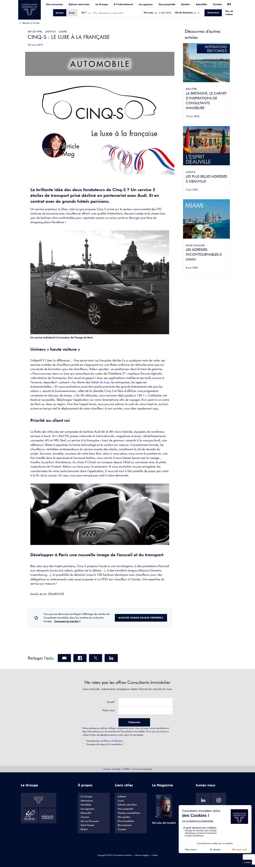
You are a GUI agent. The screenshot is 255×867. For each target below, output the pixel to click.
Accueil (106, 769)
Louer (121, 800)
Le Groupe (102, 4)
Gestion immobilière (129, 813)
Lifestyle (50, 31)
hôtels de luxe (100, 382)
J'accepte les (104, 740)
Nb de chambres (184, 12)
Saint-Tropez (87, 825)
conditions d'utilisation (111, 740)
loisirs (63, 31)
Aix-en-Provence (90, 821)
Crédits (155, 855)
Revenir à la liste (31, 23)
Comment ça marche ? (67, 621)
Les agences (146, 4)
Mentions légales (142, 855)
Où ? (84, 12)
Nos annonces (54, 4)
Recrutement (124, 825)
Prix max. (149, 12)
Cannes (85, 816)
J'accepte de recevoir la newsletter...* (105, 744)
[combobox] (114, 12)
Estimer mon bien (127, 804)
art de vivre (35, 31)
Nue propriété (167, 4)
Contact (217, 4)
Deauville (86, 813)
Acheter (122, 796)
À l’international (123, 4)
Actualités (201, 4)
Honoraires (87, 800)
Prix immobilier (126, 821)
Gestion (185, 4)
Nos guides (124, 816)
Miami (84, 829)
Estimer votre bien (79, 4)
